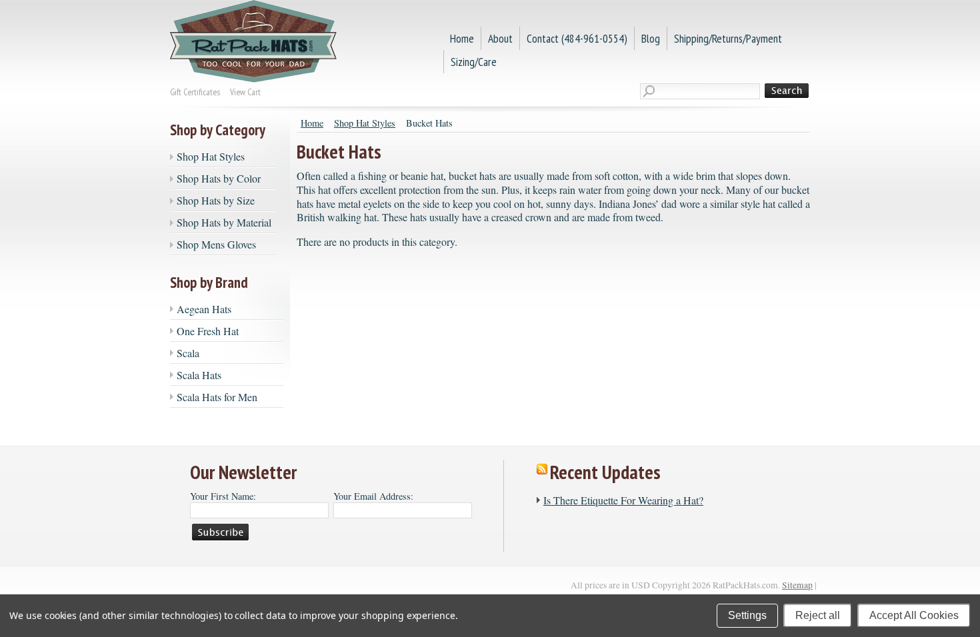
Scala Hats (199, 375)
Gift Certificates (195, 92)
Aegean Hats (204, 309)
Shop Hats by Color (219, 178)
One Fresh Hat (208, 331)
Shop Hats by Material (224, 222)
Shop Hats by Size (216, 200)
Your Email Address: (373, 496)
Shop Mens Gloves (216, 244)
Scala (188, 353)
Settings (747, 615)
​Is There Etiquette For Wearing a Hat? (623, 500)
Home (312, 123)
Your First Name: (223, 496)
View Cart (245, 92)
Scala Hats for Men (217, 397)
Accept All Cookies (914, 615)
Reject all (817, 615)
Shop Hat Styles (211, 156)
